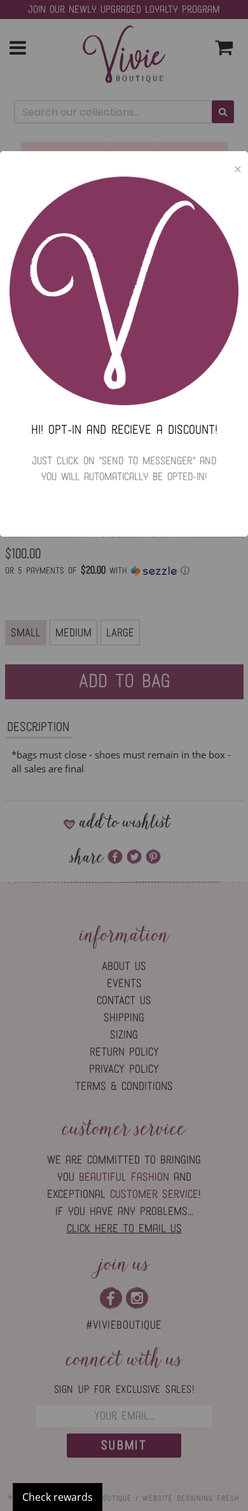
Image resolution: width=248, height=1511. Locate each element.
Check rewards (57, 1497)
